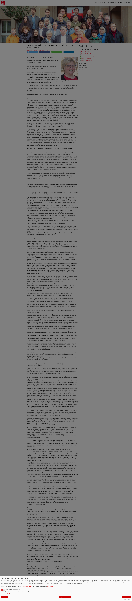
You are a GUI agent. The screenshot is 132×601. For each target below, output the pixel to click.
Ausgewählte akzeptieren (65, 597)
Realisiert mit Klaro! (127, 599)
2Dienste (7, 593)
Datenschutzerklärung (27, 586)
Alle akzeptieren (126, 597)
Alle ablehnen (4, 597)
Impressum (50, 586)
